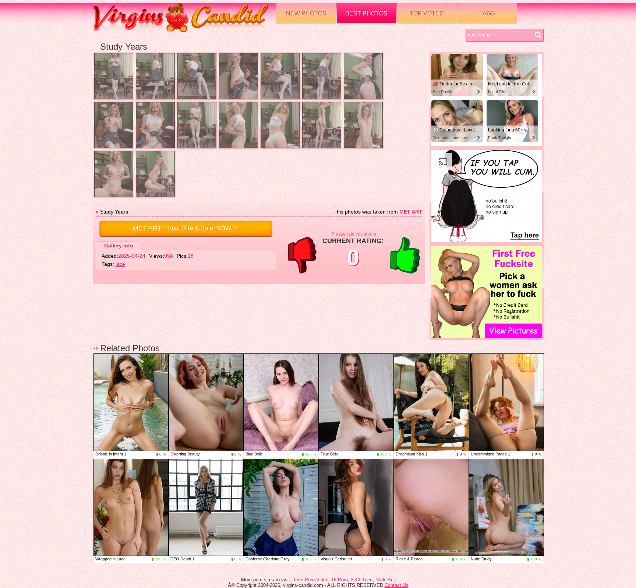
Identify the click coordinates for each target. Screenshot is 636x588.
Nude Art (384, 579)
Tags (487, 13)
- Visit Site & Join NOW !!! (186, 228)
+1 (405, 255)
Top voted (427, 13)
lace (120, 264)
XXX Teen (361, 579)
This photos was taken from (377, 212)
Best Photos (366, 13)
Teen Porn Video (310, 579)
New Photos (306, 13)
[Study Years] (113, 76)
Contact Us (397, 585)
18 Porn (339, 579)
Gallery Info (118, 246)
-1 (302, 255)
